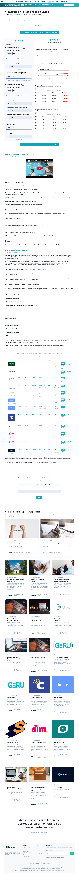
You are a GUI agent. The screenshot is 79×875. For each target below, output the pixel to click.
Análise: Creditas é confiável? (59, 619)
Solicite (62, 363)
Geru (68, 425)
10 (58, 484)
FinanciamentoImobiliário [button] (51, 2)
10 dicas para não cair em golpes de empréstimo (56, 543)
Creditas (69, 385)
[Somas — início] (3, 2)
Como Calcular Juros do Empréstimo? (38, 658)
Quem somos (37, 847)
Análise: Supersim (12, 742)
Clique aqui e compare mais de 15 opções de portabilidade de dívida (39, 32)
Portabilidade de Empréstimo (16, 543)
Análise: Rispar (58, 787)
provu (68, 377)
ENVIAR (39, 497)
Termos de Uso (37, 855)
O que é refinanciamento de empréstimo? (15, 580)
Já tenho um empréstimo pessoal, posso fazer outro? (62, 580)
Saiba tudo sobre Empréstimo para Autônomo (15, 788)
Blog (35, 849)
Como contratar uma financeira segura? (13, 619)
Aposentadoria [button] (28, 1)
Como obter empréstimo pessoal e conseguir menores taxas (39, 788)
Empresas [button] (43, 1)
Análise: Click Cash (36, 697)
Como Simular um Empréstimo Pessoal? (13, 658)
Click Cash (69, 414)
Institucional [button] (64, 1)
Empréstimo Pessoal (14, 20)
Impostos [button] (37, 1)
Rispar (68, 449)
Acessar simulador (69, 5)
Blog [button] (57, 1)
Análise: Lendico (59, 742)
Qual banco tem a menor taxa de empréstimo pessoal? (38, 620)
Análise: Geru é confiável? (62, 657)
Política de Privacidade (39, 853)
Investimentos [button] (19, 1)
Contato (36, 851)
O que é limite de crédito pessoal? (38, 580)
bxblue (68, 399)
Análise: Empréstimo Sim (38, 742)
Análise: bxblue (58, 697)
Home (6, 20)
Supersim (69, 371)
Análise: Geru (11, 697)
